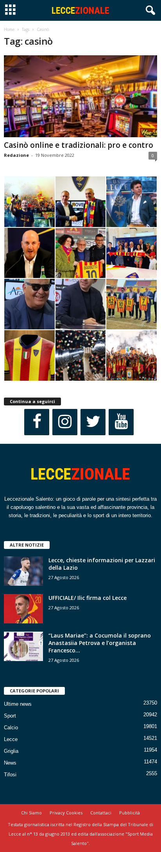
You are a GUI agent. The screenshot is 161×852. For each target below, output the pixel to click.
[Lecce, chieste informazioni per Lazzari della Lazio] (23, 571)
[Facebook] (36, 422)
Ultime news (18, 704)
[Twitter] (93, 422)
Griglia (11, 751)
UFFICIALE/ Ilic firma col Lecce (87, 597)
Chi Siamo (31, 813)
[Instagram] (64, 422)
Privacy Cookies (66, 813)
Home (9, 29)
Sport (10, 716)
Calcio (11, 727)
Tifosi (10, 775)
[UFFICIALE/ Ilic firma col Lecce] (23, 608)
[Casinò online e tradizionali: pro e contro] (80, 96)
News (10, 763)
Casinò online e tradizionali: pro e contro (78, 145)
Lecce (11, 739)
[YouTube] (121, 422)
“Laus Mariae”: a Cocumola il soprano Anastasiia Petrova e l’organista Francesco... (99, 643)
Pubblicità (129, 813)
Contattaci (100, 813)
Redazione (16, 155)
